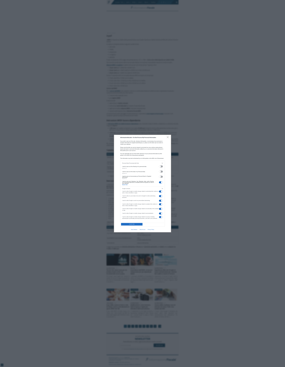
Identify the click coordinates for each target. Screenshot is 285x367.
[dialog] (142, 183)
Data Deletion (134, 229)
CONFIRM (132, 224)
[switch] (161, 166)
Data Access (142, 229)
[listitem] (142, 163)
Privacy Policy (151, 229)
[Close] (168, 137)
